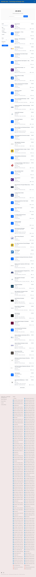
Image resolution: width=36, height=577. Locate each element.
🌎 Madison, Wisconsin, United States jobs (18, 480)
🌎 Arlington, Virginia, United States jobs (18, 407)
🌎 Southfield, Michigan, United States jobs (29, 535)
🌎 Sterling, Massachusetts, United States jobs (29, 542)
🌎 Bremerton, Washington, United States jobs (29, 417)
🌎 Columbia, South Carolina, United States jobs (18, 434)
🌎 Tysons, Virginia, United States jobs (18, 551)
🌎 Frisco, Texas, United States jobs (29, 450)
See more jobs (22, 387)
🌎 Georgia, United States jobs (29, 452)
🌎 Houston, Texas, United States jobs (29, 457)
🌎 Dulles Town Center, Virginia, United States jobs (29, 443)
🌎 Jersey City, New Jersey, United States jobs (18, 466)
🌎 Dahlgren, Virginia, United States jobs (29, 438)
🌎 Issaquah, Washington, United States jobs (29, 464)
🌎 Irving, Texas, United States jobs (18, 464)
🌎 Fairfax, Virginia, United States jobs (18, 447)
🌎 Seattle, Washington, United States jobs (29, 532)
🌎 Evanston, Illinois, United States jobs (29, 445)
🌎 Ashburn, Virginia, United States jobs (29, 407)
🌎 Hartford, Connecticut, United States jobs (18, 455)
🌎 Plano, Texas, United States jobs (18, 509)
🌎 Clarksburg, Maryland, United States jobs (18, 431)
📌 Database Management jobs (29, 567)
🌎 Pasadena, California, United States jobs (29, 502)
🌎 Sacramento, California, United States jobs (18, 521)
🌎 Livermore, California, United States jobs (18, 476)
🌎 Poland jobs (15, 511)
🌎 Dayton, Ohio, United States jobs (29, 440)
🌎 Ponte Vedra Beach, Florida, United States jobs (29, 511)
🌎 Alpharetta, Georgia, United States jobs (29, 400)
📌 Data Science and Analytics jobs (18, 567)
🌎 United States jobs (27, 553)
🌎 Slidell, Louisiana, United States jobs (18, 535)
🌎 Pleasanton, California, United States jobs (29, 509)
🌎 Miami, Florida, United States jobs (18, 485)
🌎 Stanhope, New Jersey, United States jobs (18, 542)
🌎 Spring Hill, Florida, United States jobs (18, 537)
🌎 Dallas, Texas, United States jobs (18, 440)
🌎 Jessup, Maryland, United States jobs (29, 466)
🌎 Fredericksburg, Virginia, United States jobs (18, 450)
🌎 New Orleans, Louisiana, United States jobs (18, 492)
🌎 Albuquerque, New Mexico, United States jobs (29, 398)
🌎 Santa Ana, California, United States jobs (29, 527)
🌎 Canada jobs (15, 424)
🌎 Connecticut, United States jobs (29, 434)
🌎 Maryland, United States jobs (18, 481)
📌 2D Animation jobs (16, 565)
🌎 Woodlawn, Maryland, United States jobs (29, 563)
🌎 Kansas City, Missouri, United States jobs (18, 469)
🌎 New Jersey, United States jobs (29, 490)
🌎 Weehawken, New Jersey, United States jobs (18, 560)
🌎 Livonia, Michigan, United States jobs (29, 476)
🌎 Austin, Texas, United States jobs (29, 408)
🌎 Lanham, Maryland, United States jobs (29, 471)
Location (3, 34)
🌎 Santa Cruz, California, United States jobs (29, 528)
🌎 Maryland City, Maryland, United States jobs (29, 480)
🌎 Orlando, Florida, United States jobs (29, 499)
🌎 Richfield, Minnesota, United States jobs (18, 520)
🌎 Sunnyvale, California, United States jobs (18, 546)
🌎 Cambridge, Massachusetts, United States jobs (18, 422)
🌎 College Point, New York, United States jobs (18, 433)
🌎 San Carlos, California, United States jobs (18, 523)
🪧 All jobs (14, 398)
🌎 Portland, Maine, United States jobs (18, 513)
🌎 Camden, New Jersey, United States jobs (29, 422)
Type (2, 27)
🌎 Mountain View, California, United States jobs (29, 488)
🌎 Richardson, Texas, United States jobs (29, 518)
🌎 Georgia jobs (15, 452)
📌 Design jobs (15, 568)
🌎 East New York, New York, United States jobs (18, 445)
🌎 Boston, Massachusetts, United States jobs (18, 415)
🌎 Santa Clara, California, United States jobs (18, 528)
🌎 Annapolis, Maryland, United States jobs (18, 403)
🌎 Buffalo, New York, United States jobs (29, 419)
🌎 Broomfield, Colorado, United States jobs (18, 419)
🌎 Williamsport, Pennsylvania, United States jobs (29, 561)
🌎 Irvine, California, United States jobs (29, 462)
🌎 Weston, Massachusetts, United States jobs (18, 561)
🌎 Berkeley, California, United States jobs (18, 412)
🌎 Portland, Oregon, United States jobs (29, 513)
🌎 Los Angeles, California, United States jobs (29, 478)
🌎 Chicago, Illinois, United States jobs (18, 429)
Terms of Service (4, 399)
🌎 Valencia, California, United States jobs (29, 554)
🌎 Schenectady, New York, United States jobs (29, 530)
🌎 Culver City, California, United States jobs (29, 436)
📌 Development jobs (27, 568)
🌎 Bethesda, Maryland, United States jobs (29, 412)
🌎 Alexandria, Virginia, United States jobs (18, 400)
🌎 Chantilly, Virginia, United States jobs (18, 426)
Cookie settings (3, 404)
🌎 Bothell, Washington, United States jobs (29, 415)
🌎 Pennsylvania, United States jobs (29, 504)
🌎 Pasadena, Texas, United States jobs (18, 504)
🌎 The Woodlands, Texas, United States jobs (29, 549)
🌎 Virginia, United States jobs (18, 556)
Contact (2, 402)
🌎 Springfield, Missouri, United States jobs (18, 539)
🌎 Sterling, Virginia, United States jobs (18, 544)
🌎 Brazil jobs (15, 417)
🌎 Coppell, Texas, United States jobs (18, 436)
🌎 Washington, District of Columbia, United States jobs (29, 556)
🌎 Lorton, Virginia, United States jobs (18, 478)
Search (3, 23)
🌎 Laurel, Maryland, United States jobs (18, 474)
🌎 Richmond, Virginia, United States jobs (29, 520)
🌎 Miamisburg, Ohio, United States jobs (29, 485)
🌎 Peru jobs (15, 506)
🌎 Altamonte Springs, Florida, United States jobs (18, 401)
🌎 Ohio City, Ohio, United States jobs (29, 497)
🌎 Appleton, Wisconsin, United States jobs (29, 403)
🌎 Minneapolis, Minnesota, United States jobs (18, 487)
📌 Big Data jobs (27, 565)
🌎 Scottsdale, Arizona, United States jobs (18, 532)
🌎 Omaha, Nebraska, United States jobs (18, 499)
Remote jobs (3, 41)
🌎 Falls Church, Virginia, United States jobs (18, 448)
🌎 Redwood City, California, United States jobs (18, 516)
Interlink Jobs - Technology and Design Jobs (12, 1)
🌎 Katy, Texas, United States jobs (29, 469)
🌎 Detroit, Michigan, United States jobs (18, 443)
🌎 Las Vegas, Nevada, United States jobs (29, 473)
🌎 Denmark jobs (15, 441)
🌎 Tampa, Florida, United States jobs (29, 546)
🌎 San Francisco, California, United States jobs (18, 525)
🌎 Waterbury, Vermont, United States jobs (18, 558)
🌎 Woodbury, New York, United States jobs (18, 563)
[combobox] (5, 36)
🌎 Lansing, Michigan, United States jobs (18, 473)
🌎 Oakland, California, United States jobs (18, 497)
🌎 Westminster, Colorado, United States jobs (29, 560)
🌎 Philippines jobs (27, 506)
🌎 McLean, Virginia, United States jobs (29, 481)
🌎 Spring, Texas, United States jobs (29, 537)
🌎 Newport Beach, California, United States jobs (29, 492)
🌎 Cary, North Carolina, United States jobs (29, 424)
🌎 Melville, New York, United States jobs (18, 483)
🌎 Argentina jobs (16, 405)
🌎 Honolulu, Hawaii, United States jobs (18, 457)
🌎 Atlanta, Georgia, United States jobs (18, 408)
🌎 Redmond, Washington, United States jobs (29, 514)
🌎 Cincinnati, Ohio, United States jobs (29, 429)
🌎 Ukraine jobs (26, 551)
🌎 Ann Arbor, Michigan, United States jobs (29, 401)
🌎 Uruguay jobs (15, 554)
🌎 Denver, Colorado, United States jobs (29, 441)
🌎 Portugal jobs (15, 514)
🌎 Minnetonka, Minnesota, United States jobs (29, 487)
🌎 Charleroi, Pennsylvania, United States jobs (29, 426)
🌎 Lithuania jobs (27, 474)
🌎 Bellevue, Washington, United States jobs (29, 410)
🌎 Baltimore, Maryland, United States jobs (18, 410)
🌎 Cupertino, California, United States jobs (18, 438)
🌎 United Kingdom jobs (17, 553)
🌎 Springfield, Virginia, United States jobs (29, 539)
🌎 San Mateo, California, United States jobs (18, 527)
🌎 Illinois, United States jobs (29, 459)
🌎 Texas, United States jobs (17, 549)
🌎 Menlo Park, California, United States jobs (29, 483)
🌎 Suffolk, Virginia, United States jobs (29, 544)
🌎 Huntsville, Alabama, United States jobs (18, 459)
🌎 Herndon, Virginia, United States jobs (29, 455)
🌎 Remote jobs (26, 516)
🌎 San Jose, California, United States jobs (29, 525)
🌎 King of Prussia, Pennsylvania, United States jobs (18, 471)
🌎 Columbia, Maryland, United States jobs (29, 433)
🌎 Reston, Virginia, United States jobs (18, 518)
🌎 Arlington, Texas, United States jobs (29, 405)
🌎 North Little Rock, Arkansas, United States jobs (18, 495)
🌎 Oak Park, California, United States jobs (29, 495)
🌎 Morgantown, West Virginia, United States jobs (18, 488)
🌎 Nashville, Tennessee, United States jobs (18, 490)
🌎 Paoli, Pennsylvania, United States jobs (18, 502)
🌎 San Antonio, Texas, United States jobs (29, 521)
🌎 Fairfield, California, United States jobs (29, 447)
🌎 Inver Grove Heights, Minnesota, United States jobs (18, 462)
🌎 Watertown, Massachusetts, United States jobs (29, 558)
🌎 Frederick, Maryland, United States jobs (29, 448)
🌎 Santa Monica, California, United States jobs (18, 530)
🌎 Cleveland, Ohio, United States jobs (29, 431)
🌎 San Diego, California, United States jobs (29, 523)
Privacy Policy (3, 401)
